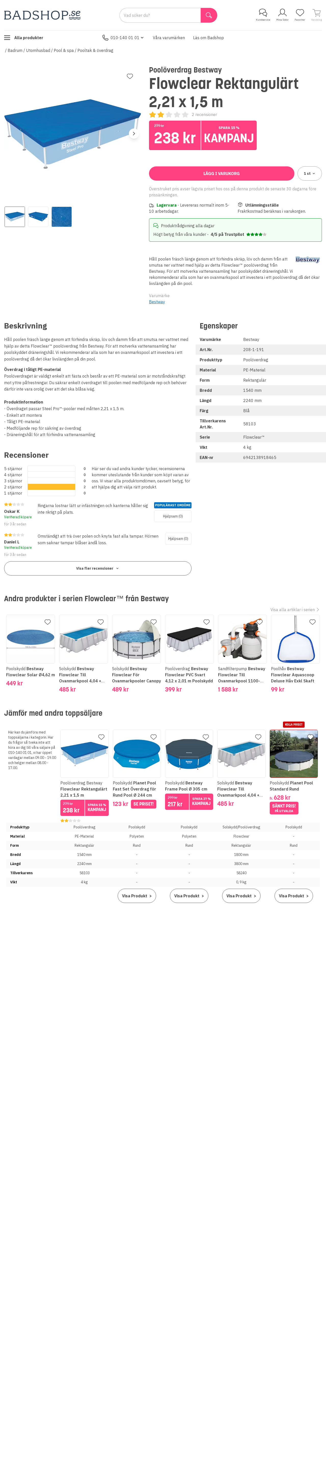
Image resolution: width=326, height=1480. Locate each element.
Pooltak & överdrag (95, 50)
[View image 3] (61, 217)
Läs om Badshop (208, 37)
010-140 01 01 (125, 37)
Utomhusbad (38, 50)
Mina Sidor (282, 19)
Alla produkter (28, 37)
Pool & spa (64, 50)
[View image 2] (38, 217)
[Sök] (209, 15)
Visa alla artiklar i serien (292, 609)
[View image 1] (15, 217)
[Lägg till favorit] (130, 76)
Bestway (157, 301)
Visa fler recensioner (94, 568)
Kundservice (263, 19)
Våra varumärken (169, 37)
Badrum (15, 50)
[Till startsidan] (42, 15)
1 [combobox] (307, 173)
